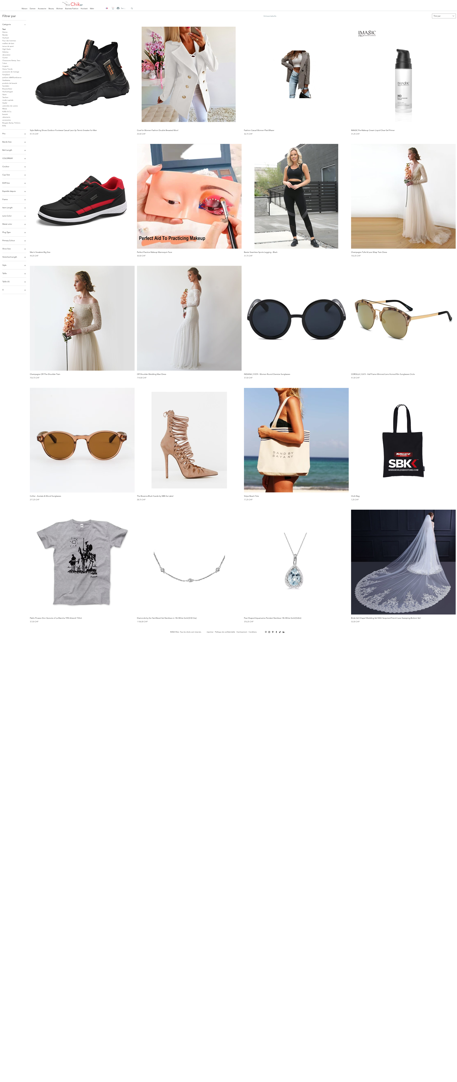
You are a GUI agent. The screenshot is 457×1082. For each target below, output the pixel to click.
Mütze (4, 109)
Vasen (4, 94)
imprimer (210, 632)
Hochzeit (5, 38)
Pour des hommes (9, 41)
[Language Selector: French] (108, 8)
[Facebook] (276, 632)
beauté (5, 114)
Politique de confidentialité (225, 632)
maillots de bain (8, 43)
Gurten (5, 57)
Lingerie (5, 66)
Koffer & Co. (7, 111)
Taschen (5, 97)
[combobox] (444, 16)
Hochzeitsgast (7, 92)
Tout (4, 29)
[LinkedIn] (283, 632)
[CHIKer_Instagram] (269, 632)
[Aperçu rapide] (82, 74)
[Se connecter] (116, 8)
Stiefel (4, 103)
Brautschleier (7, 89)
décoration (6, 55)
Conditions (253, 632)
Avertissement (241, 632)
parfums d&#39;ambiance (11, 77)
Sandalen (5, 86)
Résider (5, 35)
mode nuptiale (7, 100)
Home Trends (7, 69)
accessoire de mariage (10, 72)
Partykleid (6, 75)
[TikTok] (280, 632)
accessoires (6, 120)
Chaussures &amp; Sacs (11, 60)
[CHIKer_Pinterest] (273, 632)
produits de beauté (9, 83)
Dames (4, 32)
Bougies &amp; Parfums (11, 123)
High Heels (6, 49)
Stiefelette (6, 80)
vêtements (6, 117)
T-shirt (4, 63)
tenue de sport (8, 46)
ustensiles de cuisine (10, 106)
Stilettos (5, 52)
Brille (4, 126)
